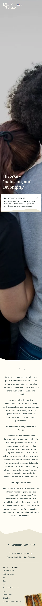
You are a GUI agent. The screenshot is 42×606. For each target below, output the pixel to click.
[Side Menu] (37, 6)
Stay (4, 584)
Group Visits (7, 595)
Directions (6, 598)
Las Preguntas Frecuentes (12, 601)
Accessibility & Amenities (11, 588)
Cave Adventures (9, 571)
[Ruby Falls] (9, 6)
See (4, 581)
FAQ (4, 591)
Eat (4, 577)
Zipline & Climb (8, 574)
